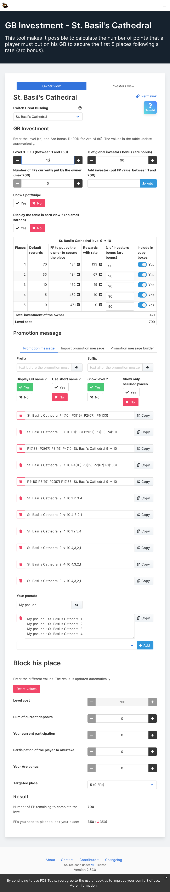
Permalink (148, 96)
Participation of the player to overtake (43, 750)
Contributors (89, 860)
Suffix (92, 358)
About (50, 860)
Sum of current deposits (33, 717)
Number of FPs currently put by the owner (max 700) (47, 172)
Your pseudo (27, 596)
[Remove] (21, 415)
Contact (67, 860)
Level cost (21, 700)
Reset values (26, 689)
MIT (93, 865)
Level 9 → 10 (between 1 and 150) (40, 152)
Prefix (21, 358)
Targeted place (25, 783)
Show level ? (97, 379)
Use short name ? (66, 379)
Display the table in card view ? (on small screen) (46, 217)
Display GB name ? (32, 379)
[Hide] (77, 367)
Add (149, 183)
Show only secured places (135, 381)
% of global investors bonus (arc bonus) (119, 152)
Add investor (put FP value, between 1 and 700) (121, 172)
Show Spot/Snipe (27, 195)
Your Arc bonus (26, 766)
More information (83, 885)
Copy (144, 415)
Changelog (113, 860)
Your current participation (34, 733)
